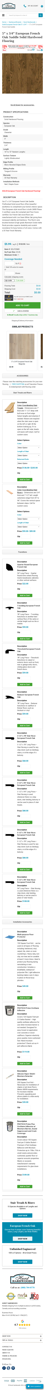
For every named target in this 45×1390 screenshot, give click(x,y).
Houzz (8, 1368)
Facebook (4, 1368)
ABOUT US (6, 1353)
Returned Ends (23, 459)
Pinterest (13, 1368)
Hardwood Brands (15, 22)
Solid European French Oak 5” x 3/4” (14, 24)
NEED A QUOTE (8, 1350)
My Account (33, 6)
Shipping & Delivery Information (22, 321)
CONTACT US (7, 1347)
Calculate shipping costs (13, 277)
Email (30, 50)
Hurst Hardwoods (29, 22)
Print (38, 50)
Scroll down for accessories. (23, 105)
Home (4, 22)
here (30, 1046)
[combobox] (23, 15)
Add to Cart (25, 479)
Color (19, 444)
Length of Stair (23, 451)
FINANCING (6, 1359)
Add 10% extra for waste (14, 267)
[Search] (41, 15)
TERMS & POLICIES (9, 1356)
